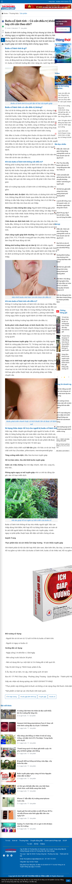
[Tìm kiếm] (70, 1)
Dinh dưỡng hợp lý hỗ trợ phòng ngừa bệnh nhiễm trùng (64, 429)
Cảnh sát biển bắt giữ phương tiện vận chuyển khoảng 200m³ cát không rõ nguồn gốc (63, 179)
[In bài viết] (3, 26)
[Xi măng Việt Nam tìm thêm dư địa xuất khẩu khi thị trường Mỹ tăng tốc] (8, 714)
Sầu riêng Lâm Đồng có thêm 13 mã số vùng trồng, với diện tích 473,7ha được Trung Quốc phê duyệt (35, 738)
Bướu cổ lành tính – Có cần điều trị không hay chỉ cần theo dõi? (31, 22)
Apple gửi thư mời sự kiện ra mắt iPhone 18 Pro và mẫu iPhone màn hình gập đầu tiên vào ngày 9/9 (34, 813)
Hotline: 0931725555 (62, 1)
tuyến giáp (43, 697)
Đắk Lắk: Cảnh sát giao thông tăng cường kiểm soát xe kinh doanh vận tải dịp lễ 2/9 (63, 153)
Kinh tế (14, 841)
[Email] (11, 855)
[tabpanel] (63, 346)
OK (68, 880)
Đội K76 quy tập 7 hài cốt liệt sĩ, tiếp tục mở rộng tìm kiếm (64, 215)
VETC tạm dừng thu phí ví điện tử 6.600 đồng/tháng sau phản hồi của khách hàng (63, 417)
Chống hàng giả (63, 311)
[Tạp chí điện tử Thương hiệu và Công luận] (10, 850)
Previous (57, 377)
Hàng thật (52, 1)
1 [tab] (62, 377)
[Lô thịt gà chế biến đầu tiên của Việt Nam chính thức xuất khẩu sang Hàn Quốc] (8, 790)
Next (69, 377)
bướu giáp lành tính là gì (28, 697)
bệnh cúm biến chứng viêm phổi (62, 440)
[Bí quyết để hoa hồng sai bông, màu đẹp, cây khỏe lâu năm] (8, 765)
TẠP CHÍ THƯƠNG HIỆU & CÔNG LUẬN (35, 876)
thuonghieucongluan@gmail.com (34, 859)
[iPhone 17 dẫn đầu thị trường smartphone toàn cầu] (8, 802)
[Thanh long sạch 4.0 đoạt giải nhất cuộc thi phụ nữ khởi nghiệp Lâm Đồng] (8, 752)
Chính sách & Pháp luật (52, 841)
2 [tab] (64, 377)
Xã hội (57, 224)
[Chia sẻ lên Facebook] (3, 21)
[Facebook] (4, 855)
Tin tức (7, 841)
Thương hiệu (13, 13)
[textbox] (63, 29)
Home (5, 13)
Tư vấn (29, 844)
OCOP (65, 841)
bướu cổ (52, 697)
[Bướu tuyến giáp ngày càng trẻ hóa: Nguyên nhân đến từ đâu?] (8, 777)
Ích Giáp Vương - (12, 697)
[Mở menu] (2, 1)
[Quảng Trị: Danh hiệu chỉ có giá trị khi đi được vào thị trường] (8, 827)
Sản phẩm (23, 13)
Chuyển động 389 (36, 841)
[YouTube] (8, 855)
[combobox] (63, 29)
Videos (42, 844)
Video (57, 73)
